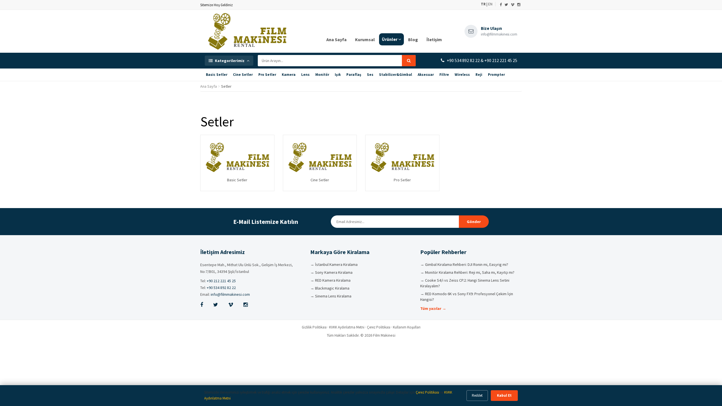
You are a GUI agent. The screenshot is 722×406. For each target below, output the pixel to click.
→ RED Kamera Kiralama (330, 280)
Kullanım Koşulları (407, 327)
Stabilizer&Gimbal (395, 74)
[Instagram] (518, 4)
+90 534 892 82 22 (221, 287)
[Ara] (409, 60)
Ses (370, 74)
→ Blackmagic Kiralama (329, 288)
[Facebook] (501, 4)
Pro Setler (267, 74)
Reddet (477, 395)
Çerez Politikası (378, 327)
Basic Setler (216, 74)
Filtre (444, 74)
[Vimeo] (512, 4)
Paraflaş (353, 74)
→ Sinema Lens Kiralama (330, 296)
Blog (413, 39)
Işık (338, 74)
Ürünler (389, 39)
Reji (479, 74)
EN (490, 4)
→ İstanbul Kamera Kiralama (334, 264)
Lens (305, 74)
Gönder (474, 221)
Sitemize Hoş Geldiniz (216, 5)
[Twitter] (506, 4)
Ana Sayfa (336, 39)
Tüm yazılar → (433, 308)
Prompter (496, 74)
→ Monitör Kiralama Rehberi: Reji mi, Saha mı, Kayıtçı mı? (467, 272)
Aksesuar (426, 74)
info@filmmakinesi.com (230, 294)
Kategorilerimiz (230, 60)
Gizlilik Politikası (314, 327)
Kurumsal (365, 39)
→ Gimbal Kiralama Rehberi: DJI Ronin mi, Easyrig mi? (464, 264)
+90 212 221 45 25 (221, 280)
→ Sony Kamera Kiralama (331, 272)
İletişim (434, 39)
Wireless (462, 74)
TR (483, 4)
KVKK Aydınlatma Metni (346, 327)
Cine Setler (243, 74)
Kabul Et (504, 395)
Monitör (322, 74)
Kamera (289, 74)
